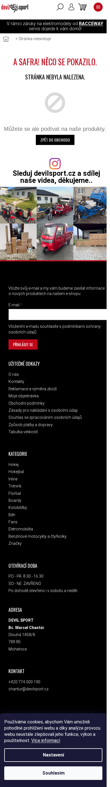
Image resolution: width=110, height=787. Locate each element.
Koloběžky (17, 507)
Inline (12, 479)
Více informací (45, 740)
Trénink (14, 486)
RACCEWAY (91, 23)
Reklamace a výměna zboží (32, 389)
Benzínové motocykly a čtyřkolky (37, 536)
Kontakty (16, 381)
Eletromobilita (20, 529)
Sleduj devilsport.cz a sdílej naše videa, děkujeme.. (56, 177)
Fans (12, 522)
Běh (11, 515)
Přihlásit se (23, 344)
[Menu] (98, 7)
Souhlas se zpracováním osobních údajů (45, 417)
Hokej (13, 464)
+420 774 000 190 (24, 682)
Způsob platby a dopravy (30, 424)
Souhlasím (53, 773)
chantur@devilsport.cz (28, 689)
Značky (15, 543)
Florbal (14, 493)
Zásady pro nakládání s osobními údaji (43, 410)
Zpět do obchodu (55, 140)
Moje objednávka (23, 396)
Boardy (14, 500)
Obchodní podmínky (26, 403)
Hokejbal (16, 471)
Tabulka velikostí (23, 432)
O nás (13, 374)
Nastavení (53, 755)
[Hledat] (60, 7)
